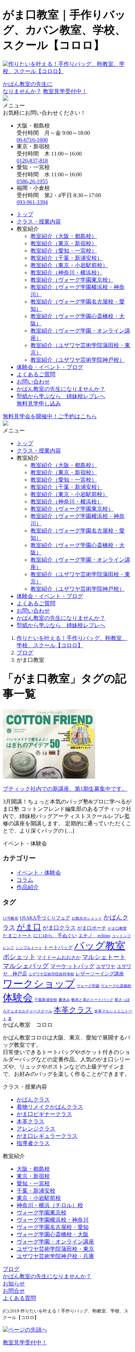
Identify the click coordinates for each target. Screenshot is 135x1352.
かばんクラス (33, 1100)
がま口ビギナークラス (44, 1114)
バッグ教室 (99, 945)
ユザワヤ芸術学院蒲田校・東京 (55, 1249)
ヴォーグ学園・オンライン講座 (55, 1242)
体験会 (18, 997)
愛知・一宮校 (33, 1183)
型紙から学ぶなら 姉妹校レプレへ (61, 396)
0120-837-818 (32, 161)
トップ (25, 214)
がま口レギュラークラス (47, 1136)
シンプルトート (29, 948)
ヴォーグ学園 (87, 986)
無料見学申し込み (39, 403)
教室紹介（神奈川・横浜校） (66, 272)
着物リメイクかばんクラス (50, 1107)
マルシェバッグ (26, 965)
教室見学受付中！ (65, 91)
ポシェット (19, 956)
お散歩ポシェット (87, 918)
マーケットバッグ (72, 966)
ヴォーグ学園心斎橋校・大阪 (53, 1234)
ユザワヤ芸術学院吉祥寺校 (51, 974)
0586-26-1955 (32, 181)
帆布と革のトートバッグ (92, 1000)
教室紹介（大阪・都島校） (63, 236)
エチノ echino (94, 935)
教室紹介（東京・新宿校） (63, 243)
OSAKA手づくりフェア (45, 918)
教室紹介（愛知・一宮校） (63, 251)
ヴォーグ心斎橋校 (116, 986)
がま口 (29, 927)
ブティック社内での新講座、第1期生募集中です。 (65, 789)
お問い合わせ (33, 382)
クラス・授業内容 (39, 222)
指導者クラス (33, 1143)
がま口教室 (117, 928)
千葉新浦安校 (45, 1000)
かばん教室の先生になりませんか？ (61, 389)
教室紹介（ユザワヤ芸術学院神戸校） (77, 360)
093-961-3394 (32, 202)
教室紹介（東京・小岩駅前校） (69, 265)
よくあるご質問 (36, 374)
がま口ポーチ (91, 928)
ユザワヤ (105, 966)
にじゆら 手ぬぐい (55, 935)
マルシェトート (104, 957)
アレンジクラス (36, 1129)
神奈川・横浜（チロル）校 (50, 1205)
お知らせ (14, 1284)
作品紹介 (28, 887)
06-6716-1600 (32, 140)
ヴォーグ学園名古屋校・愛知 (53, 1227)
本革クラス (73, 1010)
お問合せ (14, 1291)
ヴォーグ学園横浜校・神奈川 (53, 1220)
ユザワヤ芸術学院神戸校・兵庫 (55, 1256)
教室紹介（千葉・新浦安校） (66, 258)
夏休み (64, 1000)
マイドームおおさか (59, 957)
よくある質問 (19, 1298)
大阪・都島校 (33, 1169)
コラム (25, 880)
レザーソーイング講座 (99, 973)
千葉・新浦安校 (36, 1191)
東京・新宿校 (33, 1176)
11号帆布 (10, 918)
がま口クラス (59, 928)
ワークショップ (39, 983)
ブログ (11, 1269)
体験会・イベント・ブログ (50, 367)
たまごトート (17, 935)
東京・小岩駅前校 (39, 1198)
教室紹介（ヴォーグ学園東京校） (72, 280)
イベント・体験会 (39, 873)
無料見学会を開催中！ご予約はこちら (50, 416)
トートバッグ (58, 947)
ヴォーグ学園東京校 (41, 1212)
